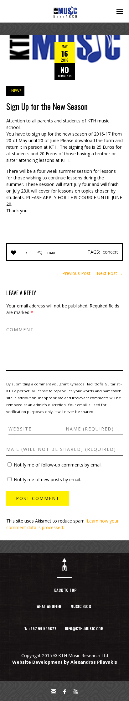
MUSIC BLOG (80, 606)
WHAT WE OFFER (49, 606)
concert (110, 252)
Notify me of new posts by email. (47, 479)
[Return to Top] (64, 562)
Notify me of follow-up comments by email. (58, 465)
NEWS (16, 90)
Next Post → (110, 273)
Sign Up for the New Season (47, 106)
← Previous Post (73, 273)
